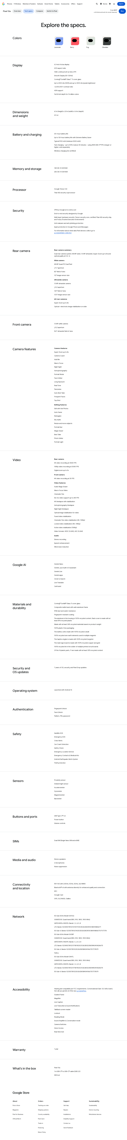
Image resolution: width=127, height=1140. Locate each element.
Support (79, 4)
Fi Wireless (17, 4)
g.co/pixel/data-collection (63, 233)
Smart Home (49, 4)
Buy (122, 11)
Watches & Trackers (29, 4)
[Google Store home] (3, 3)
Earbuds (40, 4)
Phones (9, 4)
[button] (97, 4)
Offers (73, 4)
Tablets (57, 4)
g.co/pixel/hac (81, 991)
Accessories (65, 4)
